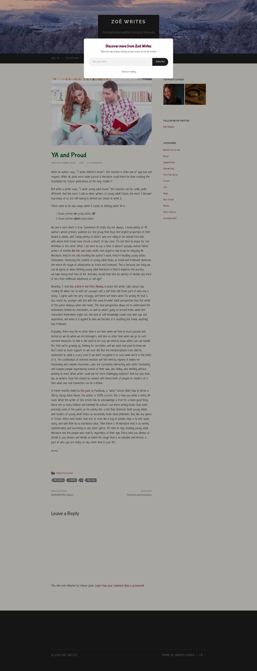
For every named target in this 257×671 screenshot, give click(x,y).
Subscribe (160, 61)
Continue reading (128, 72)
